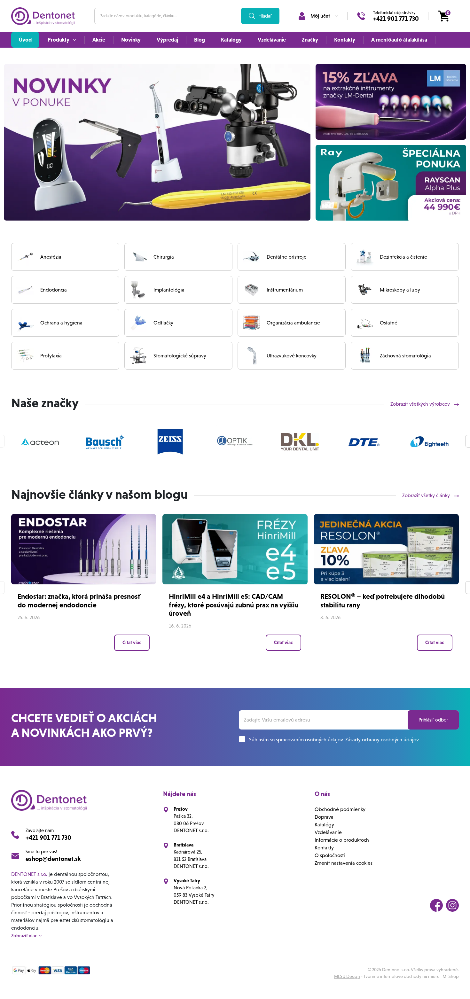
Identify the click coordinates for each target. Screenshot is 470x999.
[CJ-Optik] (235, 442)
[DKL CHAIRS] (300, 442)
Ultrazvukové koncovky (292, 356)
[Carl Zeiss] (170, 442)
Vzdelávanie (328, 832)
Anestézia (50, 257)
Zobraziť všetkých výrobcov (420, 404)
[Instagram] (452, 905)
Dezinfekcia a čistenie (403, 257)
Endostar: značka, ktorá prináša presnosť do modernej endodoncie (79, 600)
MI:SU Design (347, 976)
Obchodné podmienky (340, 809)
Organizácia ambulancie (293, 323)
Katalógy (324, 825)
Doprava (324, 817)
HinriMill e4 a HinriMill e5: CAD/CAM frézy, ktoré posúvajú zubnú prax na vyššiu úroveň (234, 604)
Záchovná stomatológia (405, 356)
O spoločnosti (330, 855)
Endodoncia (53, 290)
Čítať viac (131, 642)
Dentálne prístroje (287, 257)
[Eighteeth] (429, 442)
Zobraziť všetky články (426, 495)
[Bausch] (105, 442)
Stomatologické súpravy (179, 356)
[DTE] (365, 442)
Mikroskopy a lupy (400, 290)
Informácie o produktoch (342, 840)
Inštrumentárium (285, 290)
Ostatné (388, 323)
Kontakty (324, 848)
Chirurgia (163, 257)
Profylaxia (51, 356)
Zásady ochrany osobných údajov (382, 740)
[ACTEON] (40, 442)
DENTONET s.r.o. (29, 874)
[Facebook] (436, 905)
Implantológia (168, 290)
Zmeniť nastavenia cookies (343, 863)
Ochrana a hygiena (61, 323)
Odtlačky (163, 323)
